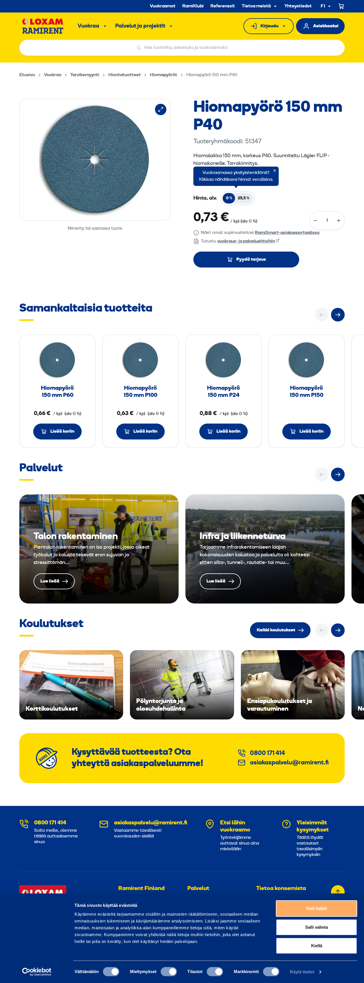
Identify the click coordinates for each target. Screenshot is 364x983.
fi (323, 6)
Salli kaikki (316, 908)
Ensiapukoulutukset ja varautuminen (293, 684)
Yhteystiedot (298, 6)
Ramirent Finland (141, 888)
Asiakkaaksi (325, 26)
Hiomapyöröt (163, 75)
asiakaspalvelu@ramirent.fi (289, 763)
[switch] (169, 971)
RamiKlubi (193, 6)
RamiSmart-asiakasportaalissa (287, 233)
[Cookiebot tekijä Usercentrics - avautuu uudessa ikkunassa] (37, 972)
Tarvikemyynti (84, 75)
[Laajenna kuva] (160, 109)
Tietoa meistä (256, 6)
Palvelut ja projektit (140, 26)
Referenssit (222, 6)
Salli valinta (316, 927)
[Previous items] (322, 315)
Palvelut (198, 888)
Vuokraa (88, 26)
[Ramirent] (42, 26)
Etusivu (27, 75)
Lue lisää (99, 549)
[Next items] (338, 315)
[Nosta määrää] (338, 220)
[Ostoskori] (341, 6)
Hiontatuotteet (124, 75)
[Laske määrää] (315, 220)
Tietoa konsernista (281, 888)
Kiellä (316, 945)
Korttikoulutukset (71, 684)
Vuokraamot (162, 6)
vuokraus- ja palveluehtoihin (246, 241)
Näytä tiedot (302, 971)
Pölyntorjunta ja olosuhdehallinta (182, 684)
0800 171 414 (267, 753)
